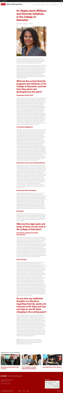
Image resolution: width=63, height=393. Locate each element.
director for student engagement (23, 342)
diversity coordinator (33, 342)
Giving (61, 4)
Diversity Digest (24, 339)
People (39, 339)
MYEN (39, 342)
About (32, 4)
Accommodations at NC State (39, 4)
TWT (28, 343)
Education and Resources (54, 4)
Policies (47, 4)
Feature (29, 339)
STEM (26, 343)
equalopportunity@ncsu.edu (6, 383)
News (32, 339)
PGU (41, 342)
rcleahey (25, 23)
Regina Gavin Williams (21, 343)
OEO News (36, 339)
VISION (30, 343)
